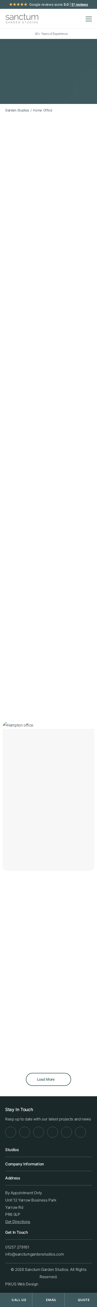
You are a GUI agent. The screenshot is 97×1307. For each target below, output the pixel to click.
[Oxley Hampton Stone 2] (71, 1047)
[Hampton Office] (25, 938)
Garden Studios (35, 452)
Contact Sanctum (34, 696)
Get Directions (17, 1221)
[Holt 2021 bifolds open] (25, 1001)
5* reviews (79, 4)
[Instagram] (24, 1132)
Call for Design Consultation (41, 679)
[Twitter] (52, 1132)
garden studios (67, 289)
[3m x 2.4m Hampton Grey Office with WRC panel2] (71, 946)
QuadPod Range (24, 366)
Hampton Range (24, 351)
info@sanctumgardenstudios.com (34, 1254)
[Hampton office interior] (71, 1001)
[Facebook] (10, 1132)
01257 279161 (17, 1247)
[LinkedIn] (38, 1132)
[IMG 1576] (25, 1047)
